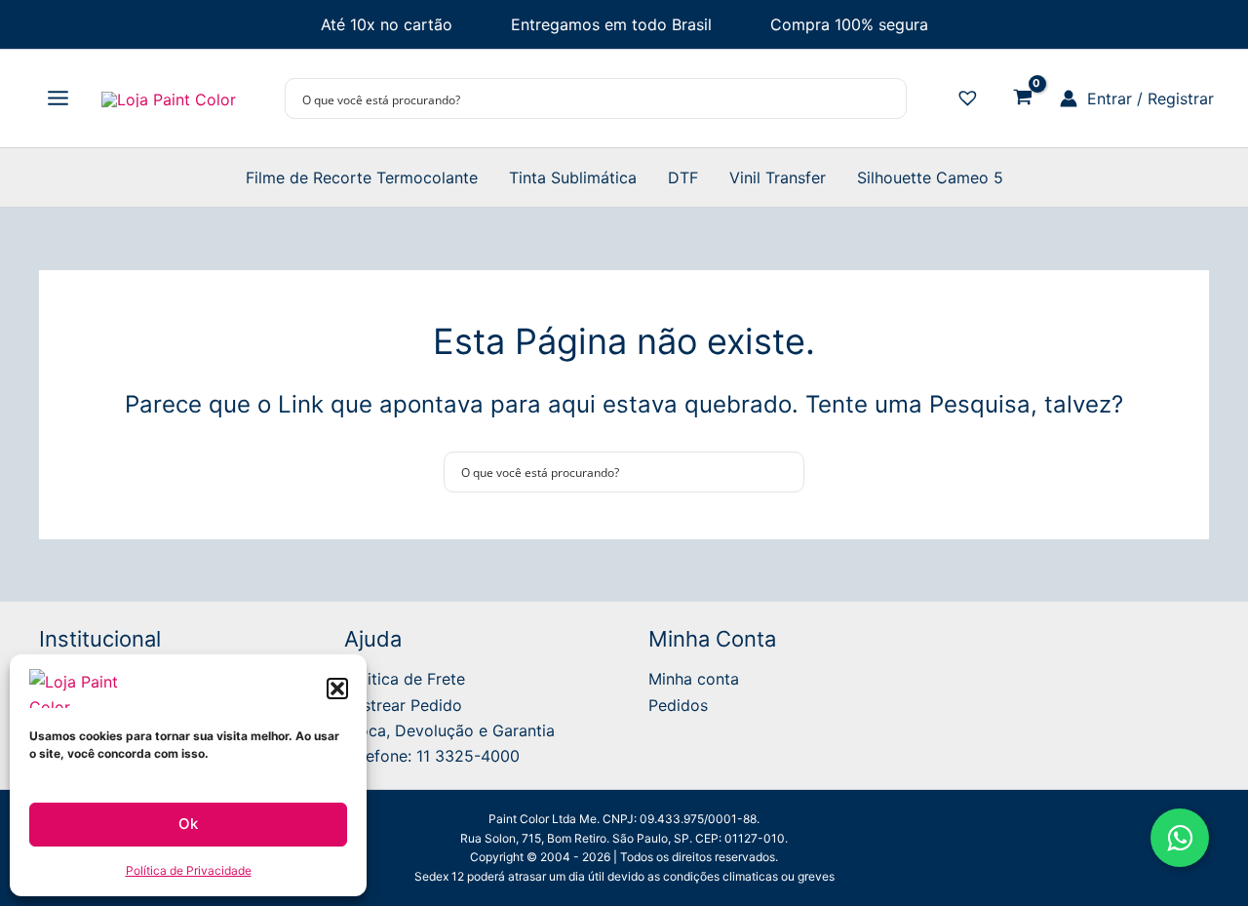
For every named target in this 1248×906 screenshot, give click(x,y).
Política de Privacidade (189, 870)
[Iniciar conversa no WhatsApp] (1179, 837)
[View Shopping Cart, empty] (1022, 99)
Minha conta (693, 679)
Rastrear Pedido (403, 705)
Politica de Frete (404, 679)
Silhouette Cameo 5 (930, 177)
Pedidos (678, 705)
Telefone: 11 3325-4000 (432, 756)
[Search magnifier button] (886, 98)
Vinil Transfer (777, 177)
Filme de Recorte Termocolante (362, 177)
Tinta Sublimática (573, 177)
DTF (683, 177)
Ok (188, 823)
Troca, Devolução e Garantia (449, 730)
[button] (337, 688)
